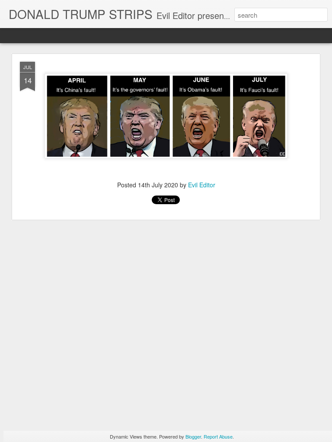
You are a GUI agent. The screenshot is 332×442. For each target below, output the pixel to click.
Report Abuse (218, 436)
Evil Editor (201, 184)
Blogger (193, 436)
